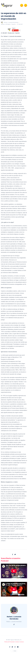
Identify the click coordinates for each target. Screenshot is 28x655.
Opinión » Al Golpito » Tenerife (8, 24)
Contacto (21, 641)
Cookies (17, 641)
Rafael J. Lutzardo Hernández (11, 22)
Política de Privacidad (9, 641)
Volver (14, 651)
